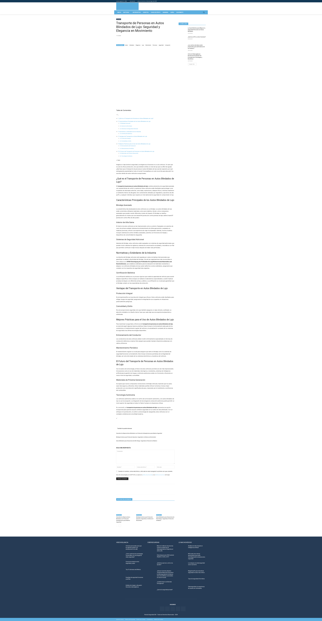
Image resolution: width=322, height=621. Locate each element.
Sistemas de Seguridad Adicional (130, 128)
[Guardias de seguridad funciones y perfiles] (120, 579)
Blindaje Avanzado (125, 123)
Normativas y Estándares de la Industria (130, 131)
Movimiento (148, 45)
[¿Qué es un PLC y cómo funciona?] (183, 39)
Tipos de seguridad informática (196, 578)
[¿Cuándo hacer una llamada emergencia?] (151, 584)
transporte (167, 45)
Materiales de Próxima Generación (129, 153)
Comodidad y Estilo (126, 141)
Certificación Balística (126, 133)
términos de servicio (160, 474)
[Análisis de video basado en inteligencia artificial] (183, 548)
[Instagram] (205, 1)
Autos (126, 45)
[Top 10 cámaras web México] (120, 571)
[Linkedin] (200, 1)
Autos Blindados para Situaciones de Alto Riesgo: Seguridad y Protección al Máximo (136, 440)
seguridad (161, 45)
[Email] (133, 40)
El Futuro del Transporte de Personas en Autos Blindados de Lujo (136, 151)
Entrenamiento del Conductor (128, 145)
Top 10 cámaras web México (133, 569)
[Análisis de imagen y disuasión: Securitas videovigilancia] (120, 587)
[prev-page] (117, 526)
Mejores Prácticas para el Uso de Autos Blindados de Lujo (134, 143)
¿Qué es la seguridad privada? (165, 589)
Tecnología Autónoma (127, 156)
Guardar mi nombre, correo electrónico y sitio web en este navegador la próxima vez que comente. (145, 471)
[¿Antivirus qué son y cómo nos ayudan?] (151, 565)
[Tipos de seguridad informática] (183, 581)
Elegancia (138, 45)
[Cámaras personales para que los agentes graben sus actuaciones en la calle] (120, 548)
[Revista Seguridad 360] (127, 6)
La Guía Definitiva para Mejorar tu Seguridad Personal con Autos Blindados (196, 29)
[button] (204, 12)
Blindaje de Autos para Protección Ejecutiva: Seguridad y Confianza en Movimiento (136, 437)
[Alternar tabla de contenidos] (117, 115)
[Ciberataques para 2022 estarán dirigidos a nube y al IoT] (151, 557)
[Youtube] (202, 1)
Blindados (118, 19)
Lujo (143, 45)
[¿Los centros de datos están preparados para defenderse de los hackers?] (183, 47)
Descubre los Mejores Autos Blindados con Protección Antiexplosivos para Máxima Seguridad (139, 433)
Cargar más (191, 64)
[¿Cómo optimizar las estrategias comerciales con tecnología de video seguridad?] (120, 556)
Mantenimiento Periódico (128, 148)
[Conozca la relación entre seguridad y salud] (120, 564)
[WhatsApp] (129, 40)
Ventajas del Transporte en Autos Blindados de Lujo (133, 136)
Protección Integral (126, 138)
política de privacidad (147, 474)
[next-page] (120, 526)
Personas (155, 45)
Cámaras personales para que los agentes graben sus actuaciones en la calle (134, 547)
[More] (137, 40)
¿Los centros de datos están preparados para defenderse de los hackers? (196, 46)
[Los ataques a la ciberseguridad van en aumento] (183, 565)
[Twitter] (198, 1)
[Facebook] (195, 1)
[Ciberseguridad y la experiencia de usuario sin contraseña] (183, 589)
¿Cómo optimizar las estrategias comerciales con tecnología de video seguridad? (134, 555)
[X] (121, 40)
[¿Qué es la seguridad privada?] (151, 592)
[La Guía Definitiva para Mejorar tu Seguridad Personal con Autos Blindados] (183, 30)
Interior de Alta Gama (127, 126)
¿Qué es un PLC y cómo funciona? (197, 37)
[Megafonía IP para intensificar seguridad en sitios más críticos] (183, 573)
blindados (132, 45)
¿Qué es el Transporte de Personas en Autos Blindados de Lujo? (136, 118)
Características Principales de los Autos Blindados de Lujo (134, 121)
